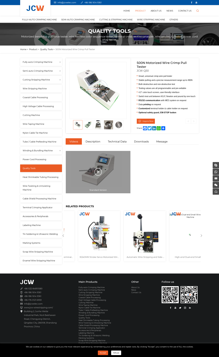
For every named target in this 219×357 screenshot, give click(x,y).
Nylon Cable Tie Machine (35, 132)
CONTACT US (184, 10)
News (133, 290)
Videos (73, 141)
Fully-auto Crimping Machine (39, 19)
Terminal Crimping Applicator (37, 207)
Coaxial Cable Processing (35, 97)
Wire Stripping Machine (151, 19)
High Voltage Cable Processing (38, 106)
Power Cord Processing (34, 159)
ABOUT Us (156, 10)
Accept (103, 353)
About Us (135, 287)
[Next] (201, 235)
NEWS (170, 10)
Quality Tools (46, 49)
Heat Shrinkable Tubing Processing (40, 177)
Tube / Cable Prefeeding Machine (39, 141)
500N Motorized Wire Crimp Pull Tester (75, 49)
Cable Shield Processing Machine (39, 198)
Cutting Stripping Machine (36, 79)
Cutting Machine (31, 115)
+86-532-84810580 (33, 288)
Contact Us (136, 292)
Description (93, 141)
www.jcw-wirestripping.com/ (38, 307)
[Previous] (63, 235)
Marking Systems (31, 242)
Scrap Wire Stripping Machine (38, 251)
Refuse (116, 353)
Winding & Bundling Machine (38, 150)
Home (23, 49)
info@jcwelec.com (67, 2)
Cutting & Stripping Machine (116, 19)
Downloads (141, 141)
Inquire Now (148, 121)
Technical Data (117, 141)
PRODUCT (140, 10)
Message (162, 141)
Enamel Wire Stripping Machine (39, 260)
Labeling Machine (32, 225)
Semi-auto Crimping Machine (78, 19)
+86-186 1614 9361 (93, 2)
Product (33, 49)
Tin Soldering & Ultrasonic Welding (40, 234)
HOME (126, 10)
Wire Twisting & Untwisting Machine (36, 188)
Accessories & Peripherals (35, 216)
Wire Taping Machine (33, 124)
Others (173, 19)
